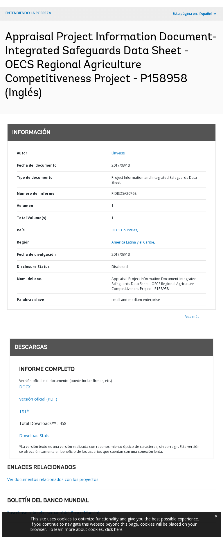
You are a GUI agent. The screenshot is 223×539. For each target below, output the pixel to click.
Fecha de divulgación (36, 254)
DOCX (24, 387)
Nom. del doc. (29, 278)
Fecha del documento (37, 165)
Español (205, 13)
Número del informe (36, 193)
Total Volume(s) (31, 217)
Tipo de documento (35, 177)
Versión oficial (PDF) (38, 399)
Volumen (25, 205)
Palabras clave (30, 299)
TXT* (24, 411)
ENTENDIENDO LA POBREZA (28, 12)
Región (23, 242)
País (21, 230)
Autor (22, 153)
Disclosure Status (33, 266)
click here (114, 529)
